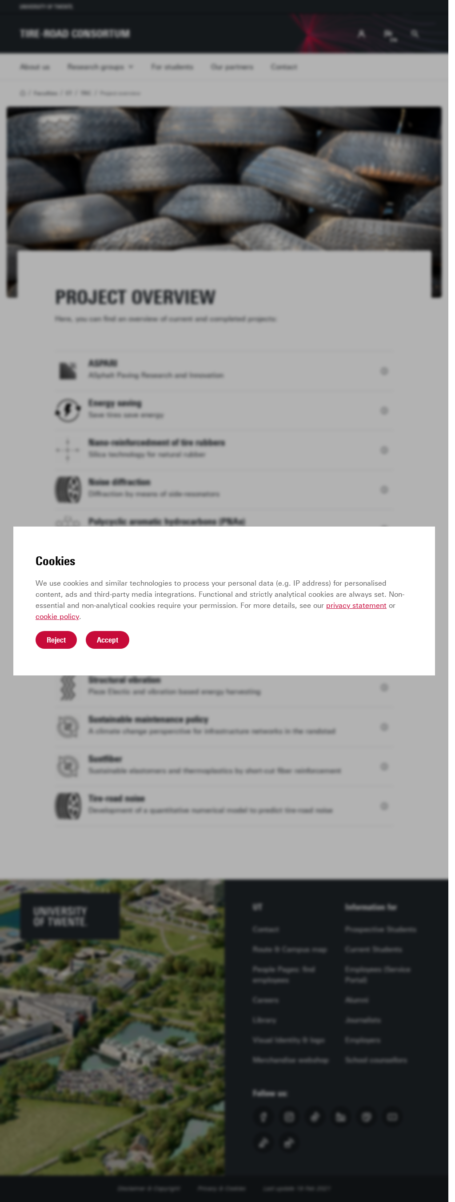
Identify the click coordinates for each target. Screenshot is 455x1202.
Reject (56, 639)
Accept (107, 639)
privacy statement (356, 605)
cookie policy (57, 616)
